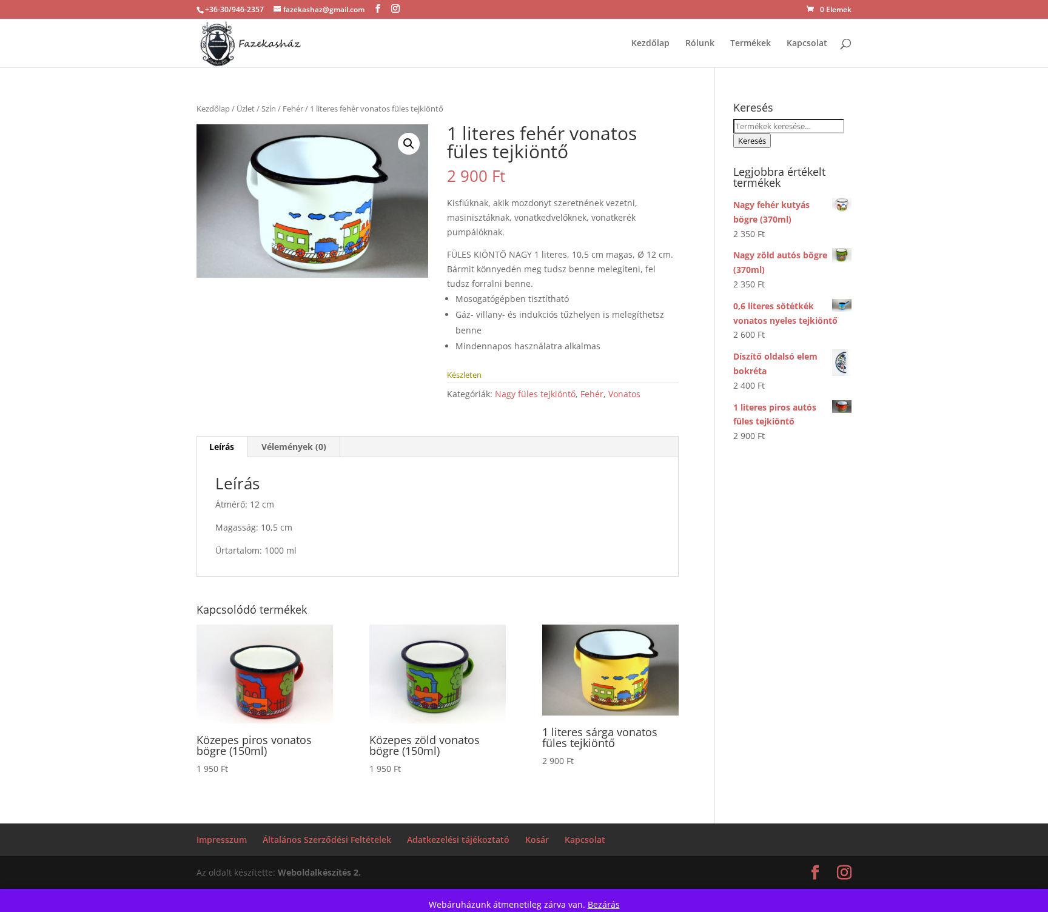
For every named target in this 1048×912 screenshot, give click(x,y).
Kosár (537, 839)
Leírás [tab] (221, 446)
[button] (409, 144)
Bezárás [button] (604, 904)
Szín (268, 108)
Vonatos (624, 394)
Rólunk (699, 44)
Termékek (750, 44)
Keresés (752, 140)
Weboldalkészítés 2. (319, 872)
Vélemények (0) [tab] (293, 446)
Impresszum (221, 839)
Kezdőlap (650, 44)
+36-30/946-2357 (234, 9)
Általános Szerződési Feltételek (327, 839)
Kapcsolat (807, 44)
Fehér (293, 108)
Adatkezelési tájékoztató (458, 839)
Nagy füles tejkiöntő (535, 394)
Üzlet (246, 108)
